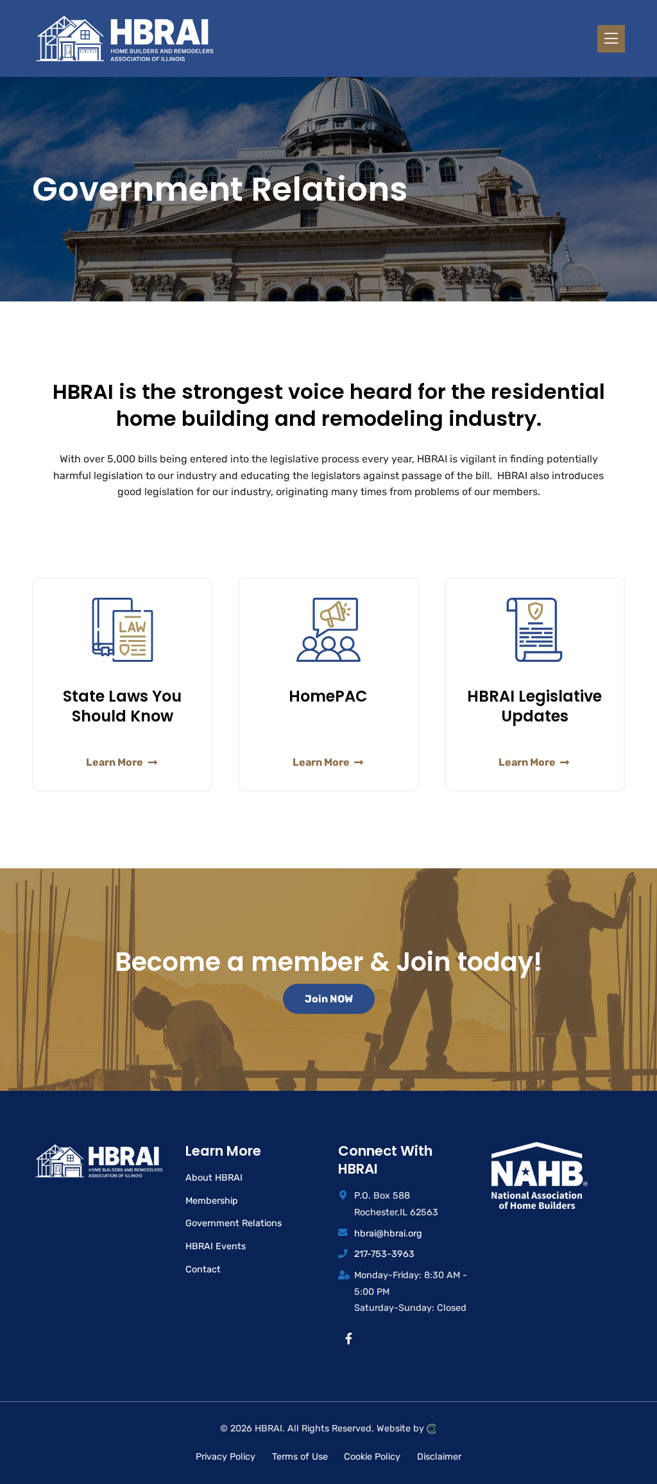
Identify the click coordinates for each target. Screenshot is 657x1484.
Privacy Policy (225, 1456)
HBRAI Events (215, 1246)
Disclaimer (439, 1456)
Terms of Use (300, 1456)
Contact (203, 1269)
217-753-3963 (384, 1254)
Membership (211, 1200)
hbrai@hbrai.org (388, 1233)
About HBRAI (214, 1177)
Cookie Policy (372, 1456)
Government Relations (233, 1223)
